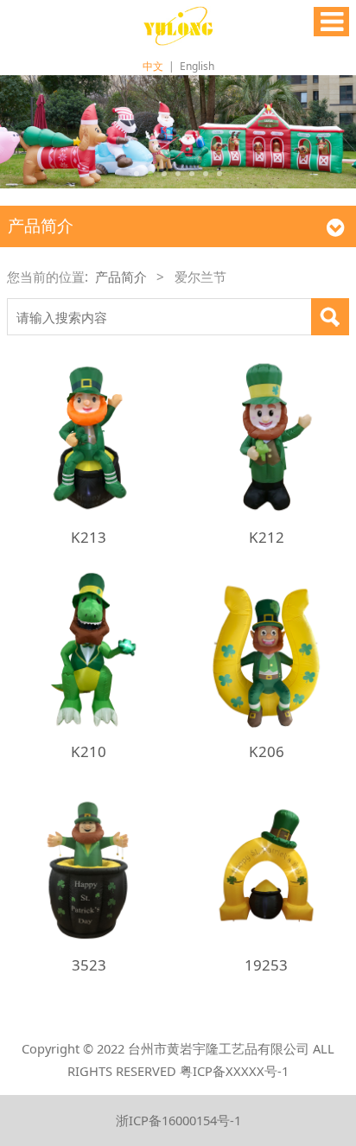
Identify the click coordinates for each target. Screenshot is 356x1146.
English (197, 66)
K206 (266, 751)
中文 (153, 66)
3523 (89, 965)
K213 (88, 537)
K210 (88, 751)
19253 (266, 965)
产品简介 (121, 276)
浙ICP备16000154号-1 (178, 1120)
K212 (266, 537)
